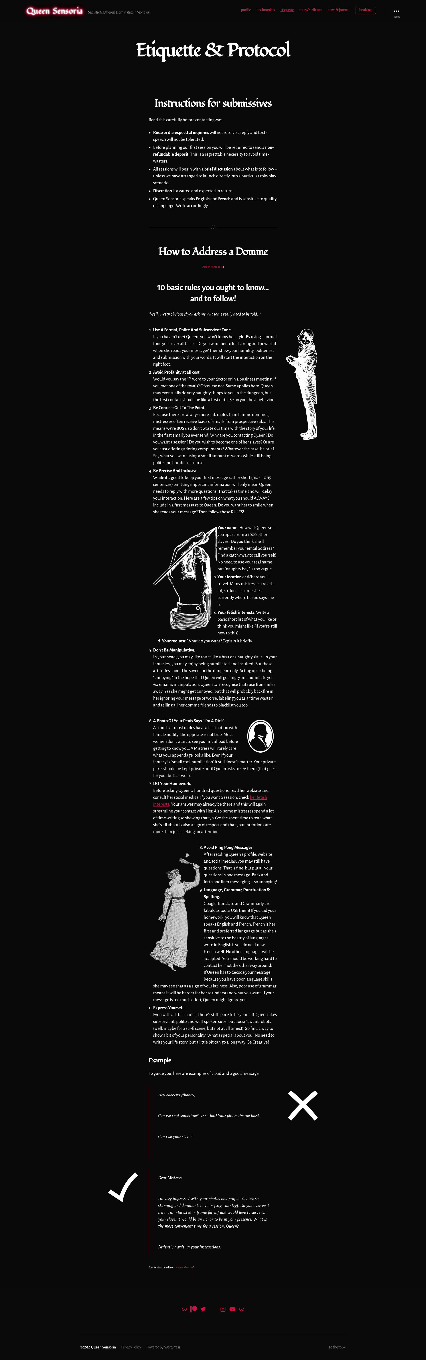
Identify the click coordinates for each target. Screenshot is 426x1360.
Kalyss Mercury (184, 1267)
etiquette (287, 10)
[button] (301, 384)
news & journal (338, 10)
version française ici (213, 266)
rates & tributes (310, 10)
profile (246, 10)
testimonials (265, 10)
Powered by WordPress (163, 1347)
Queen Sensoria (55, 11)
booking (365, 10)
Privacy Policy (131, 1347)
